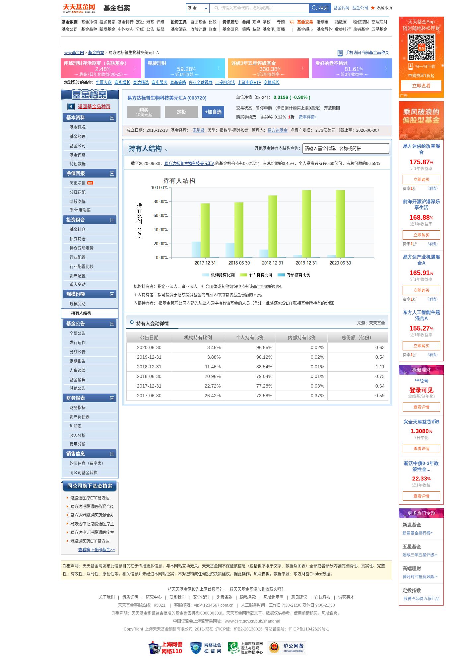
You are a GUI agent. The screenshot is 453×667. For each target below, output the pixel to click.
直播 (281, 29)
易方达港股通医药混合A (91, 515)
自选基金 (198, 22)
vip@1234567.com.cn (213, 605)
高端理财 (379, 22)
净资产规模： (336, 130)
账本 (213, 29)
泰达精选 (141, 82)
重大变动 (78, 284)
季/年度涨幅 (80, 210)
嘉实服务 (159, 82)
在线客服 (323, 597)
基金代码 (342, 8)
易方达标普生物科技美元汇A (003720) (167, 98)
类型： (228, 130)
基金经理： (188, 130)
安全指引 (201, 597)
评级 (160, 22)
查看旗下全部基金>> (96, 550)
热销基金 (361, 29)
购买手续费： (276, 117)
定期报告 (78, 361)
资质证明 (130, 597)
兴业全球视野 (201, 82)
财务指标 (78, 408)
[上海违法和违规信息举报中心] (245, 647)
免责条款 (224, 597)
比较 (213, 22)
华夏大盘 (104, 82)
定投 (140, 22)
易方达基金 (278, 130)
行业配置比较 (82, 266)
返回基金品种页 (94, 106)
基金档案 (116, 8)
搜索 (320, 8)
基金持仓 (78, 229)
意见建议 (299, 597)
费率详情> (308, 117)
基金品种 (89, 29)
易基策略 (178, 82)
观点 (256, 22)
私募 (160, 29)
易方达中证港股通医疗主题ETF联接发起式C (92, 525)
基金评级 (78, 155)
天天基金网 (74, 52)
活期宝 (323, 22)
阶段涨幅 (78, 201)
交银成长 (272, 82)
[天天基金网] (80, 8)
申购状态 (126, 29)
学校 (267, 22)
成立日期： (147, 130)
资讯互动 (230, 22)
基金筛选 (179, 29)
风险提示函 (274, 597)
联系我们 (177, 597)
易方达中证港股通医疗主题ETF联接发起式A (92, 533)
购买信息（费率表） (87, 463)
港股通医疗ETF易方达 (89, 498)
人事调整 (78, 370)
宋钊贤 (199, 130)
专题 (281, 22)
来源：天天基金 (371, 323)
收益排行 (343, 29)
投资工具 (179, 22)
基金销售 (78, 380)
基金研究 (230, 29)
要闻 (246, 22)
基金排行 (126, 22)
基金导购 (325, 29)
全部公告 (78, 333)
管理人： (270, 130)
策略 (246, 29)
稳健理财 (361, 22)
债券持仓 (78, 239)
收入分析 (78, 435)
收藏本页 (381, 8)
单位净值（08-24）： (273, 97)
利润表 (76, 426)
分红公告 (78, 352)
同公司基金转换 (83, 473)
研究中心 (154, 597)
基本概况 (78, 127)
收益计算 (198, 29)
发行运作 (78, 342)
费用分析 (78, 444)
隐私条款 (248, 597)
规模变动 (78, 304)
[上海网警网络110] (165, 647)
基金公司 (360, 8)
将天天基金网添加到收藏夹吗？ (257, 589)
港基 (150, 22)
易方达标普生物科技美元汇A (189, 163)
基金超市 (305, 29)
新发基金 (107, 29)
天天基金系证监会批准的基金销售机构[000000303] (177, 613)
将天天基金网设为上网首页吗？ (196, 589)
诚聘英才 (346, 597)
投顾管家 (107, 22)
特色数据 (78, 164)
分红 (140, 29)
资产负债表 (80, 417)
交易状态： (288, 108)
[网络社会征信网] (205, 647)
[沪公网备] (287, 647)
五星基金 (379, 29)
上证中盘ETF (249, 82)
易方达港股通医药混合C (91, 506)
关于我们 (107, 597)
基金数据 (70, 22)
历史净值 (78, 183)
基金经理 (78, 136)
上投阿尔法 (225, 82)
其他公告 (78, 388)
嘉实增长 (122, 82)
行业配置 (78, 257)
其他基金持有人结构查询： (278, 148)
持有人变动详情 (152, 323)
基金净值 (89, 22)
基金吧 (269, 29)
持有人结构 (81, 313)
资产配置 (78, 276)
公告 (150, 29)
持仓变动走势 (82, 248)
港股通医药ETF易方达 (89, 541)
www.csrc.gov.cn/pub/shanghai (252, 621)
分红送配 (78, 192)
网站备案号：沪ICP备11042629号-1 (297, 629)
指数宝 (341, 22)
